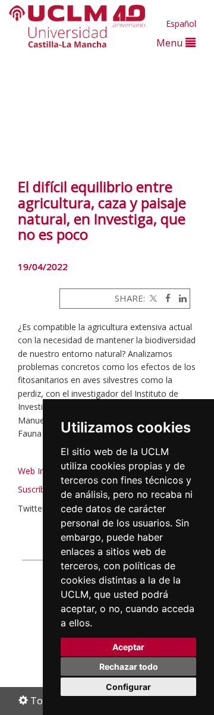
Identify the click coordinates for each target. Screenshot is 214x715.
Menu (170, 42)
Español (181, 23)
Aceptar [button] (128, 647)
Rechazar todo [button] (128, 666)
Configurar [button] (128, 687)
